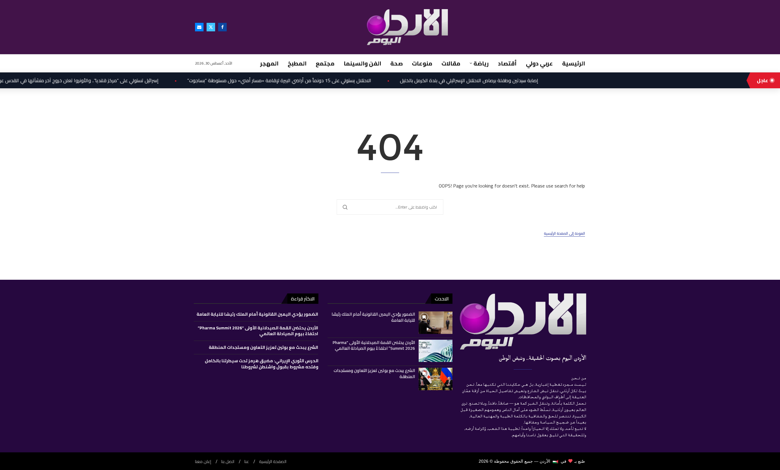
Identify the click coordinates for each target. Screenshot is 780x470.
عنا (246, 461)
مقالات (450, 63)
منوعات (422, 63)
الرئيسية (573, 63)
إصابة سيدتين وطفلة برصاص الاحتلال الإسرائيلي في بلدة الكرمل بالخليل (456, 80)
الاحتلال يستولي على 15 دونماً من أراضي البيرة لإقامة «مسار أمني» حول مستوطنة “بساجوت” (266, 80)
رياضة (481, 63)
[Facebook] (222, 27)
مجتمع (325, 63)
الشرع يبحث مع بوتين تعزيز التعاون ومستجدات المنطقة (374, 374)
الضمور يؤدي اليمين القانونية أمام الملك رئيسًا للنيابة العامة (373, 317)
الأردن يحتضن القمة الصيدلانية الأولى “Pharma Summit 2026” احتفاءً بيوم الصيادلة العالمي (374, 345)
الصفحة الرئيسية (272, 461)
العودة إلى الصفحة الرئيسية (564, 234)
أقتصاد (507, 63)
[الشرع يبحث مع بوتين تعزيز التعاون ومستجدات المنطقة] (435, 379)
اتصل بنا (227, 461)
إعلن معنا (203, 461)
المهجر (269, 63)
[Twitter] (211, 27)
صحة (396, 63)
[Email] (199, 27)
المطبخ (297, 63)
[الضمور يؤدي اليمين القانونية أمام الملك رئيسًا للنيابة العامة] (435, 322)
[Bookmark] (424, 317)
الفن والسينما (362, 63)
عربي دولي (539, 63)
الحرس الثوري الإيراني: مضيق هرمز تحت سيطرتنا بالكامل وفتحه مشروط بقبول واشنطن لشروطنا (261, 364)
